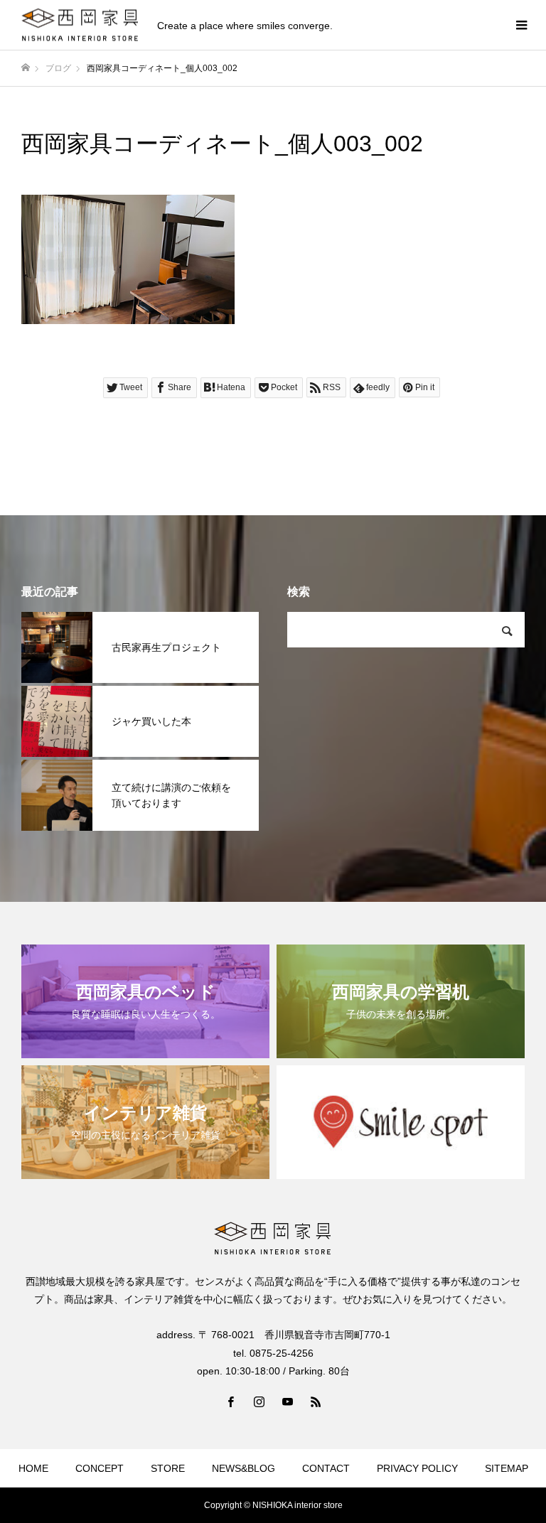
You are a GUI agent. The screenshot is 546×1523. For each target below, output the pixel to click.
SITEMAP (506, 1468)
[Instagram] (259, 1401)
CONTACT (326, 1468)
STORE (168, 1468)
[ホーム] (25, 67)
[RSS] (316, 1401)
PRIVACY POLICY (417, 1468)
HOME (33, 1468)
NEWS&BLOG (243, 1468)
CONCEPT (99, 1468)
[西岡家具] (80, 25)
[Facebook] (230, 1401)
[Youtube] (287, 1401)
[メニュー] (521, 25)
